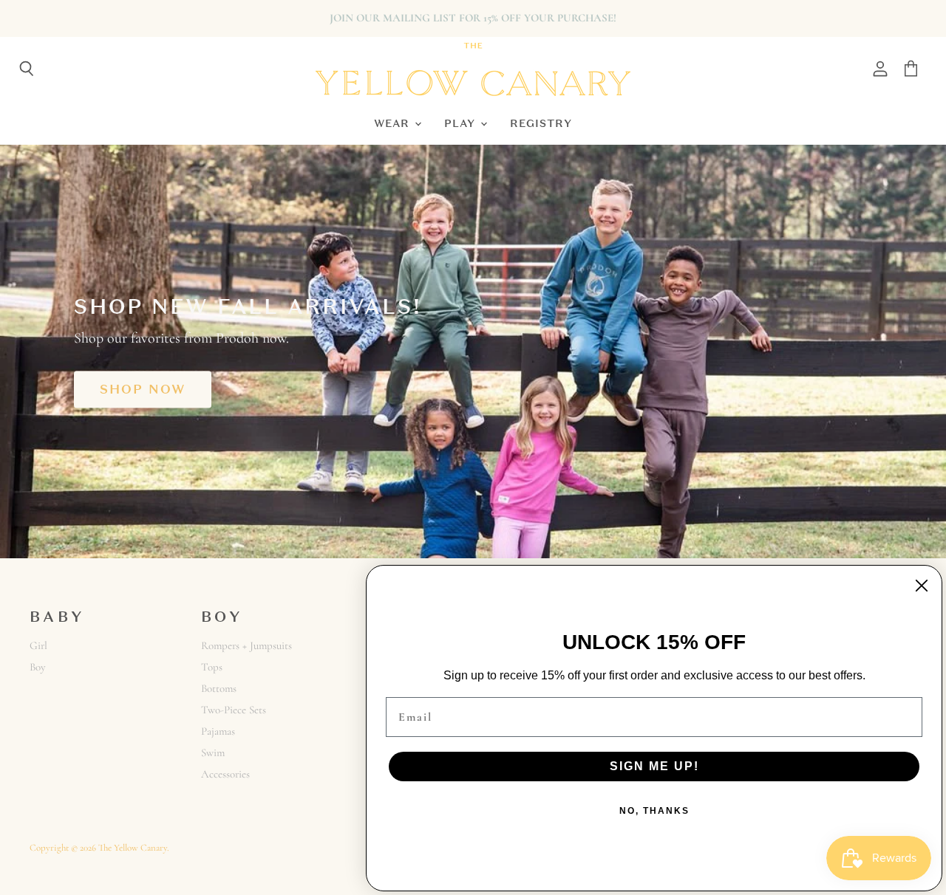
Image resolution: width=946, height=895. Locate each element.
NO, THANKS (654, 811)
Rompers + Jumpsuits (246, 645)
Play (461, 123)
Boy (38, 666)
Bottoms (218, 688)
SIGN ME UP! (654, 766)
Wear (393, 123)
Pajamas (218, 731)
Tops (211, 666)
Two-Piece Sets (233, 709)
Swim (213, 752)
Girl (38, 645)
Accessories (225, 774)
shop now (143, 389)
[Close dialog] (921, 585)
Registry (541, 123)
